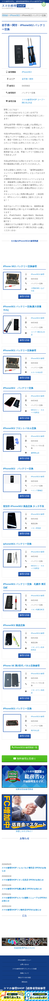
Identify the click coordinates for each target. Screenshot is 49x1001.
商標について (24, 973)
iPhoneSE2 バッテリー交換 (18, 388)
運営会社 (24, 982)
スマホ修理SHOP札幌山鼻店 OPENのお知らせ (22, 889)
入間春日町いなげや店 (37, 289)
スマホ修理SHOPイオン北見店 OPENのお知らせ (23, 880)
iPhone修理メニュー (24, 960)
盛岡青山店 (35, 453)
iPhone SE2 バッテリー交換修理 (20, 266)
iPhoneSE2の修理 (37, 274)
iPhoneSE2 (27, 72)
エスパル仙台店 (37, 372)
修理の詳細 (24, 296)
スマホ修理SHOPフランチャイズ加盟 (24, 969)
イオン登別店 (36, 528)
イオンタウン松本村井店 (37, 648)
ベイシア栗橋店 (37, 490)
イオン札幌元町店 (37, 609)
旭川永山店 (35, 730)
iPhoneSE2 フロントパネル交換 (19, 428)
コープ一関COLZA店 (38, 333)
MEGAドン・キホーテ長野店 (37, 411)
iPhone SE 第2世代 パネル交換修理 (21, 665)
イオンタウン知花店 (37, 691)
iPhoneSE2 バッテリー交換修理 (19, 350)
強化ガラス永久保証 (24, 977)
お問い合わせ (24, 964)
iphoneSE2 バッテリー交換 (17, 544)
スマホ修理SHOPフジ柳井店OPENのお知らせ (21, 910)
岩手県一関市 (27, 79)
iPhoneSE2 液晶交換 (14, 625)
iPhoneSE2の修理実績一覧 (25, 747)
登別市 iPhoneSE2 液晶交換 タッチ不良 (23, 506)
